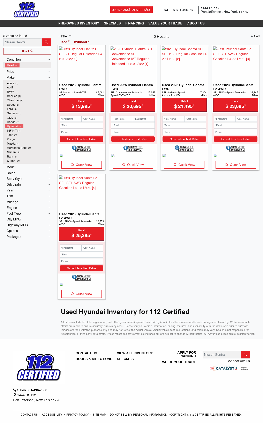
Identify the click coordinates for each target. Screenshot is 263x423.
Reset (26, 51)
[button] (79, 23)
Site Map (100, 414)
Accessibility (52, 414)
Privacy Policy (78, 414)
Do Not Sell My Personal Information (139, 414)
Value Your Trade (179, 362)
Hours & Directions (94, 359)
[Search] (46, 42)
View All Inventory (135, 353)
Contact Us (86, 353)
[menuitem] (28, 65)
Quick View (84, 164)
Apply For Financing (186, 354)
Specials (125, 359)
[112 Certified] (26, 9)
